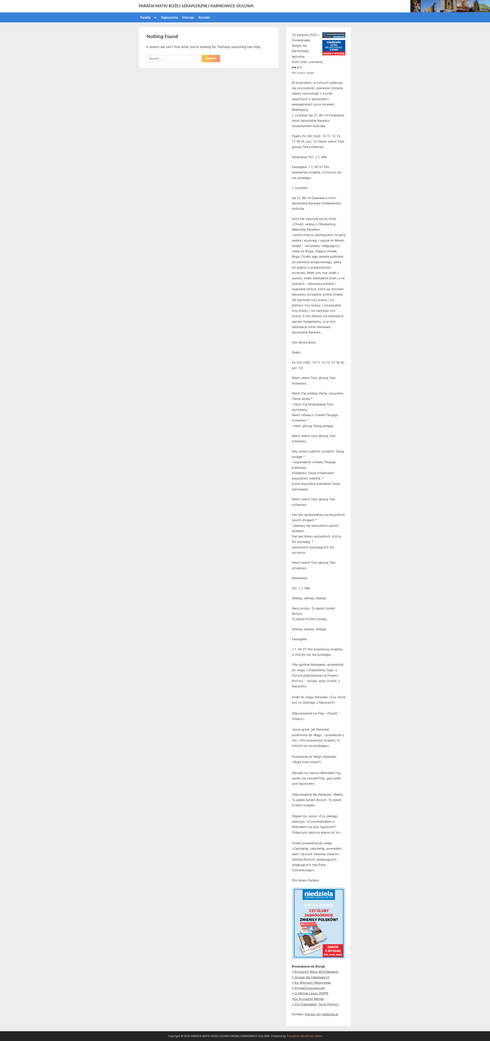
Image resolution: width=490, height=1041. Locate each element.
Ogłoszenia (169, 17)
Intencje (188, 17)
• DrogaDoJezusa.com (308, 988)
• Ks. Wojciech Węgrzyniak (311, 983)
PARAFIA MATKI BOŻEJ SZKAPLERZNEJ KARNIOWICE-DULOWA (196, 6)
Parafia (145, 17)
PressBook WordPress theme (304, 1036)
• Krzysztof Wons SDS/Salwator (315, 972)
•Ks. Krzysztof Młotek (308, 999)
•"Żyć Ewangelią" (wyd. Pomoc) (315, 1004)
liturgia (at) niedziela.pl (321, 1014)
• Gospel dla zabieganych (311, 977)
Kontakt (204, 17)
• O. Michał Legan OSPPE (310, 993)
